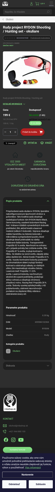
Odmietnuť (14, 484)
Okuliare (16, 351)
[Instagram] (12, 439)
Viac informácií (33, 467)
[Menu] (51, 3)
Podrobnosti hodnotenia (40, 38)
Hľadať (48, 12)
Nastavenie (27, 474)
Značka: (8, 45)
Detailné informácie (12, 104)
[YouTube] (21, 439)
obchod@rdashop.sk (18, 426)
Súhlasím (41, 484)
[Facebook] (5, 439)
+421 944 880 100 (17, 431)
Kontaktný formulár (17, 450)
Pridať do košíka (29, 132)
